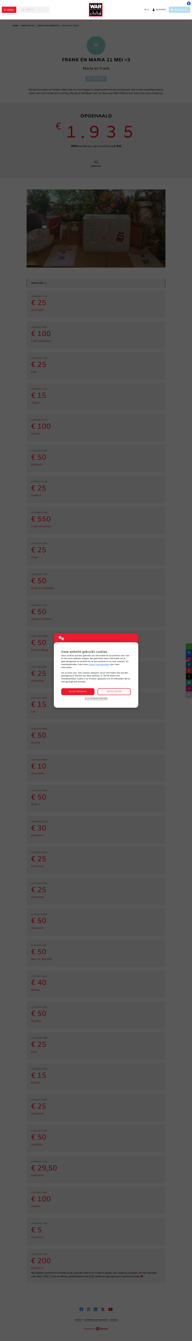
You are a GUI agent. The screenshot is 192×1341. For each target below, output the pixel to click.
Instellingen (114, 691)
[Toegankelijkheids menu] (188, 3)
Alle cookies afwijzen (96, 698)
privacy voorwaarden (98, 664)
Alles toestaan (78, 691)
